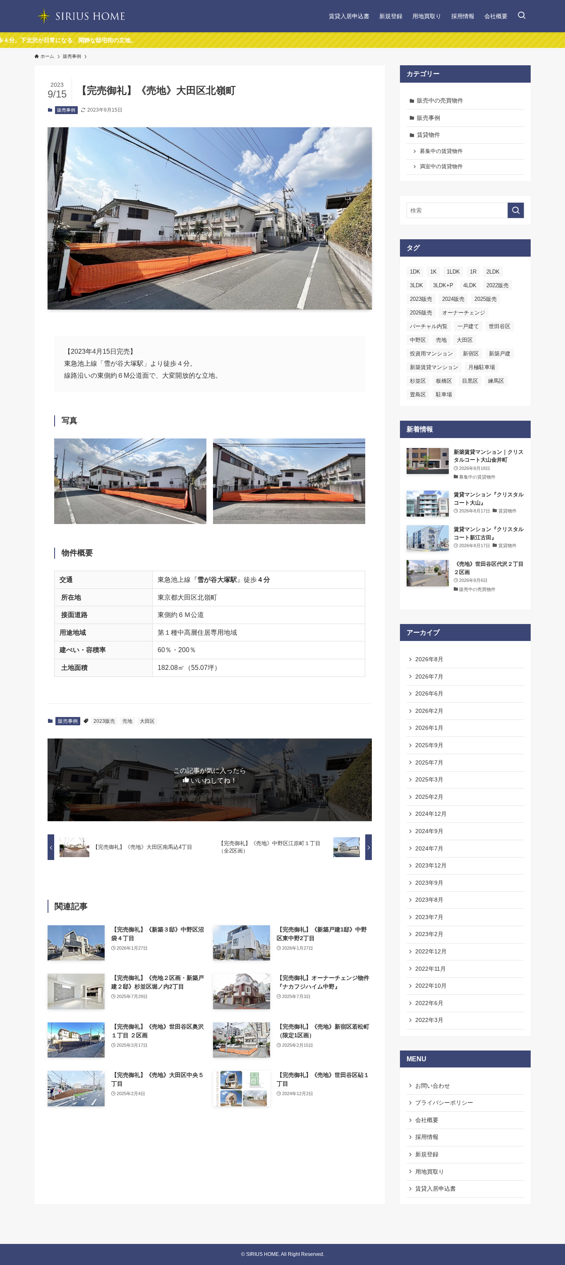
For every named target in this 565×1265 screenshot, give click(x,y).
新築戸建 (499, 353)
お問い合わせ (432, 1085)
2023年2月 (429, 934)
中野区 (418, 340)
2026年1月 (429, 727)
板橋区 (444, 381)
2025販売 (485, 299)
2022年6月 (429, 1003)
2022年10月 (431, 985)
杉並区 (418, 381)
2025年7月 (429, 762)
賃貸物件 (428, 134)
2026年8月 (429, 659)
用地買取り (429, 1171)
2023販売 (104, 721)
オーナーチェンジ (463, 313)
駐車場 (444, 394)
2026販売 (421, 313)
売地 (127, 721)
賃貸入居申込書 (435, 1188)
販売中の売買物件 (440, 100)
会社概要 (426, 1120)
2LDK (493, 272)
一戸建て (468, 326)
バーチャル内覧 (429, 326)
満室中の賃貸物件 (441, 166)
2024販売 (453, 299)
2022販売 (497, 285)
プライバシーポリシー (444, 1102)
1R (473, 272)
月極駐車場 (481, 367)
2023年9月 (429, 882)
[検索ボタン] (521, 16)
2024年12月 (431, 813)
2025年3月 (429, 779)
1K (433, 272)
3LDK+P (443, 285)
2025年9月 (429, 745)
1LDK (453, 272)
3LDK (416, 285)
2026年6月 (429, 693)
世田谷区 (499, 326)
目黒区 (470, 381)
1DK (415, 272)
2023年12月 (431, 865)
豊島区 (418, 394)
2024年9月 (429, 831)
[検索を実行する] (516, 210)
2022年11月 (430, 968)
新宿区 (471, 353)
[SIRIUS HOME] (79, 16)
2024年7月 (429, 848)
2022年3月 (429, 1020)
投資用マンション (431, 353)
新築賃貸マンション (434, 367)
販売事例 (66, 109)
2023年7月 (429, 917)
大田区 (147, 721)
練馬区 (496, 381)
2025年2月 (429, 796)
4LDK (469, 285)
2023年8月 (429, 899)
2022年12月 (431, 951)
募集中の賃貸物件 (441, 151)
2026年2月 (429, 711)
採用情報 (426, 1137)
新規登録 (426, 1154)
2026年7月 (429, 676)
